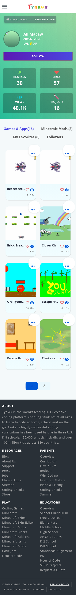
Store (6, 494)
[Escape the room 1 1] (20, 336)
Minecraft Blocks (14, 532)
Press (6, 471)
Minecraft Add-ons (16, 537)
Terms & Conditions (34, 584)
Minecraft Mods (56, 128)
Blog (5, 456)
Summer (46, 494)
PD (42, 556)
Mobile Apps (11, 480)
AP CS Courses (51, 537)
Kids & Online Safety (16, 589)
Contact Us (55, 589)
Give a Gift (48, 466)
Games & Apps (19, 128)
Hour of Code (12, 556)
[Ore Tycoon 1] (20, 280)
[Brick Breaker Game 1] (20, 223)
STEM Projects (50, 565)
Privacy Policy (59, 584)
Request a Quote (52, 570)
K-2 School (48, 541)
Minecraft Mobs (14, 527)
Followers (55, 137)
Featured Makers (53, 480)
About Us (9, 461)
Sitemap (8, 485)
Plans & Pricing (51, 485)
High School (49, 532)
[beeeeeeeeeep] (20, 167)
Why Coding (49, 475)
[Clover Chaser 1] (55, 223)
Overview (47, 456)
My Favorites (26, 137)
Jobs (5, 475)
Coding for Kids (18, 19)
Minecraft (9, 513)
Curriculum (48, 461)
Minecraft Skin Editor (18, 522)
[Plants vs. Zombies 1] (55, 336)
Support (8, 466)
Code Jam (9, 551)
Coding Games (13, 508)
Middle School (51, 527)
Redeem (46, 471)
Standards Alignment (56, 551)
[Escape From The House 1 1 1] (55, 280)
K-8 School (48, 546)
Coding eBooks (13, 490)
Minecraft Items (14, 541)
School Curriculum (54, 513)
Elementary (48, 522)
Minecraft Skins (14, 518)
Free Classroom (51, 518)
